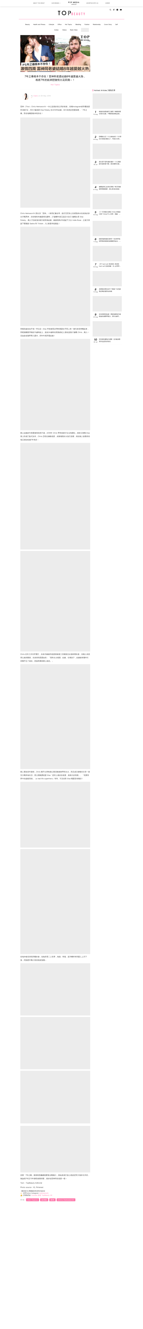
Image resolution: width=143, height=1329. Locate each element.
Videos (64, 30)
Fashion (87, 24)
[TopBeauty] (71, 13)
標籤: (22, 1200)
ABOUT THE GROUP (39, 3)
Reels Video (74, 30)
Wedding (78, 24)
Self (116, 24)
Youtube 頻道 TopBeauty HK (41, 1195)
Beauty (27, 24)
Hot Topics (68, 24)
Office (59, 24)
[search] (110, 10)
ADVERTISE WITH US (92, 3)
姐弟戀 (44, 1200)
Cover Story (108, 24)
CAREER (107, 3)
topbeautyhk (44, 1193)
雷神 (52, 1200)
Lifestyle (51, 24)
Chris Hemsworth (66, 1200)
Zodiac (56, 30)
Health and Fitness (39, 24)
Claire (35, 96)
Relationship (97, 24)
